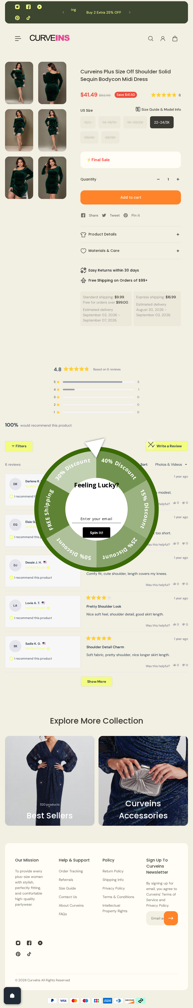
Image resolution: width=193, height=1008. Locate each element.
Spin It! (96, 532)
